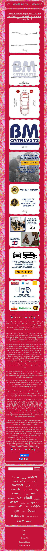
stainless (12, 507)
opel (17, 510)
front (27, 506)
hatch (28, 486)
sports (23, 478)
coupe (28, 521)
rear (34, 493)
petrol (15, 481)
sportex (35, 502)
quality (23, 503)
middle (34, 486)
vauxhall (24, 498)
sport (34, 481)
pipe (20, 520)
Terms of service (24, 545)
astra (32, 476)
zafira (22, 481)
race (25, 490)
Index (24, 530)
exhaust (17, 515)
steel (23, 511)
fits (28, 481)
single (37, 490)
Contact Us (24, 538)
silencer (17, 485)
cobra (14, 502)
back (31, 510)
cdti (20, 506)
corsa (26, 494)
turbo (15, 477)
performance (32, 516)
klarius (31, 490)
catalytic (36, 506)
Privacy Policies (24, 542)
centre (11, 498)
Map (24, 534)
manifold (37, 499)
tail (28, 503)
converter (16, 489)
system (16, 493)
